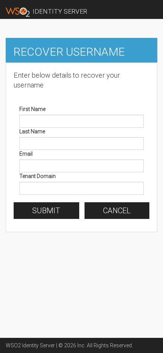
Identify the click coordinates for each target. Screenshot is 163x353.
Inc (81, 345)
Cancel (117, 210)
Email (26, 154)
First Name (32, 109)
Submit (46, 210)
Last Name (32, 131)
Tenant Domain (37, 176)
